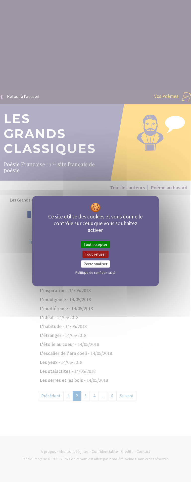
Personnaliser (95, 263)
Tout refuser (95, 254)
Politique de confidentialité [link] (95, 272)
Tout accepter (95, 244)
